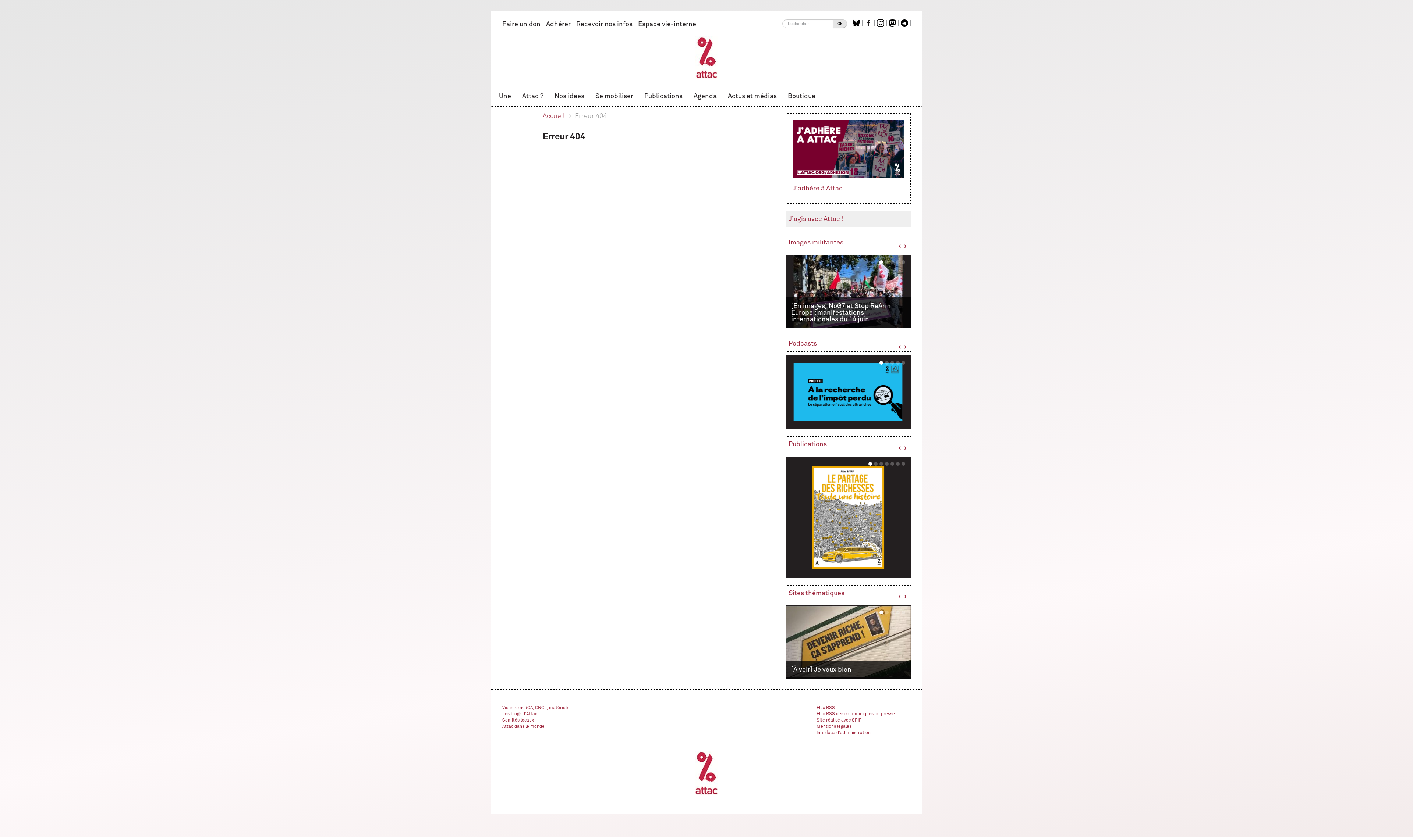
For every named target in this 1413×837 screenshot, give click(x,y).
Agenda (705, 96)
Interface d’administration (844, 733)
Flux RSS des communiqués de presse (856, 714)
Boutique (801, 96)
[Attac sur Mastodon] (893, 23)
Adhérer (558, 24)
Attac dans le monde (523, 727)
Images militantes (816, 242)
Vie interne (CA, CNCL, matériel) (535, 708)
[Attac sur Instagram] (881, 23)
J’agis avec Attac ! (816, 219)
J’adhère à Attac (818, 188)
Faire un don (521, 24)
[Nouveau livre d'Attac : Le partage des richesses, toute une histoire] (848, 517)
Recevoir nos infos (604, 24)
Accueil (554, 116)
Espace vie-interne (667, 24)
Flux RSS (826, 708)
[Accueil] (706, 57)
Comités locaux (518, 720)
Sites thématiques (816, 593)
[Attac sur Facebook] (869, 23)
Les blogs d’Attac (519, 714)
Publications (663, 96)
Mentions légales (834, 727)
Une (505, 96)
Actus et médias (752, 96)
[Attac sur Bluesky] (857, 23)
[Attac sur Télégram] (905, 23)
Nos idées (569, 96)
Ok (839, 24)
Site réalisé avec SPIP (839, 720)
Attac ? (532, 96)
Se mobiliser (614, 96)
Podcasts (803, 343)
